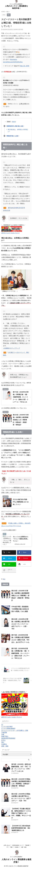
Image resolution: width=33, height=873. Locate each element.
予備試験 (27, 845)
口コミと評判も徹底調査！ (16, 856)
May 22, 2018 (24, 66)
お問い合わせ (7, 845)
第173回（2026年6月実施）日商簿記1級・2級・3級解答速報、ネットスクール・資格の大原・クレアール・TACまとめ (20, 653)
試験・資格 (23, 847)
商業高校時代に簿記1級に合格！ (15, 126)
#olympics (13, 59)
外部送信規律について (17, 845)
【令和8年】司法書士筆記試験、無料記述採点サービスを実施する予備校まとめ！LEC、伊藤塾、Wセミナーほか (21, 813)
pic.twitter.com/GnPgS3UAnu (13, 62)
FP (7, 847)
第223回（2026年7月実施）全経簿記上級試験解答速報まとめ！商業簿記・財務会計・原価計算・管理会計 (20, 595)
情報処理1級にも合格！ (13, 136)
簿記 (4, 579)
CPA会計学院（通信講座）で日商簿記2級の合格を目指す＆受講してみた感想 (20, 609)
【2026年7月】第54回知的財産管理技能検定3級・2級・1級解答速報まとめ (21, 828)
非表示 (13, 121)
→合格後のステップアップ (11, 348)
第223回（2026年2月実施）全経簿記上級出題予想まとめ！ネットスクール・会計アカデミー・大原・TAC (20, 624)
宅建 (11, 847)
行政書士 (17, 847)
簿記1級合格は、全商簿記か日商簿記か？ (18, 130)
